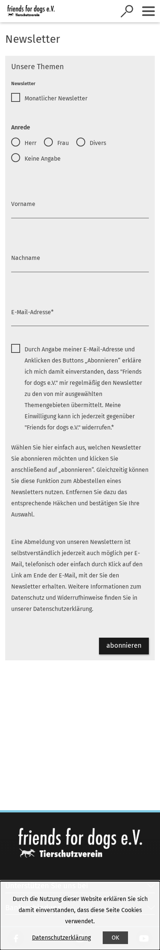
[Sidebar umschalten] (148, 11)
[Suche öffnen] (127, 11)
